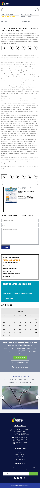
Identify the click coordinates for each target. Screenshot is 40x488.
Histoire (4, 21)
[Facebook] (11, 48)
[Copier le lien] (35, 48)
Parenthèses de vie (27, 19)
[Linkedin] (23, 48)
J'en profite (9, 298)
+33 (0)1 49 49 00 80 (21, 362)
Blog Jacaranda (7, 19)
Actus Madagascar (8, 16)
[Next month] (37, 310)
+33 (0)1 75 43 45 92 (21, 367)
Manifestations (26, 14)
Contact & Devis (20, 357)
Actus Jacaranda (7, 14)
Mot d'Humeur (26, 16)
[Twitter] (17, 48)
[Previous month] (2, 310)
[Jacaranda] (5, 2)
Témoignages (25, 21)
